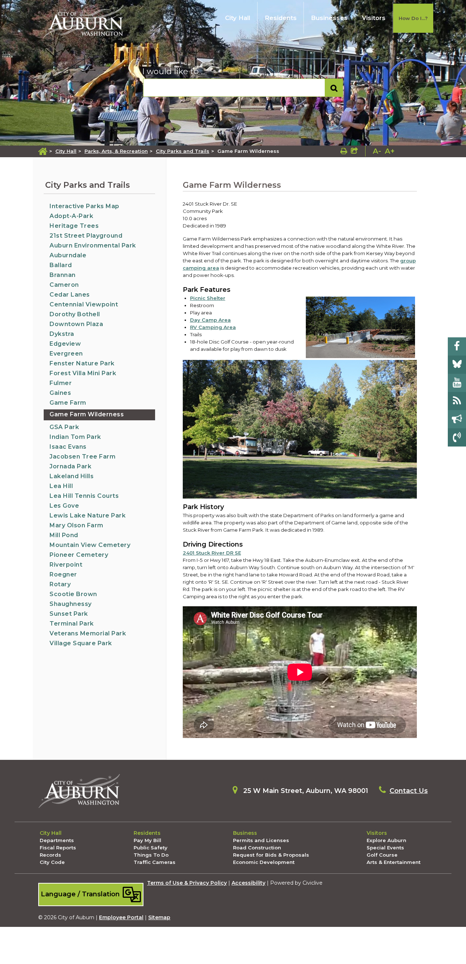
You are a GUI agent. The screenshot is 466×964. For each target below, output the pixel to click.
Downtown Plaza (76, 324)
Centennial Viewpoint (84, 304)
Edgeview (65, 343)
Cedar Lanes (70, 294)
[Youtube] (457, 383)
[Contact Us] (457, 437)
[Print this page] (343, 151)
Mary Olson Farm (76, 525)
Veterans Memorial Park (88, 633)
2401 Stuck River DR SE (212, 553)
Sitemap (159, 917)
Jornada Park (70, 466)
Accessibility (248, 883)
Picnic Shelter (207, 298)
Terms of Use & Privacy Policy (187, 883)
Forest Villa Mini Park (83, 373)
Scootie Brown (73, 594)
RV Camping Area (213, 327)
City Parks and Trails (182, 151)
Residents (281, 17)
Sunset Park (69, 613)
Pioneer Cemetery (79, 554)
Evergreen (66, 353)
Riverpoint (66, 564)
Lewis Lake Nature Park (88, 515)
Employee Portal (121, 917)
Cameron (64, 284)
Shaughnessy (71, 603)
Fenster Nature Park (82, 363)
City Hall (237, 17)
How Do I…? (413, 18)
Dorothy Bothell (75, 314)
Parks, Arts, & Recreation (116, 151)
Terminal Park (72, 623)
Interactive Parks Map (84, 206)
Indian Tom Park (75, 436)
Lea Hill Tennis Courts (84, 495)
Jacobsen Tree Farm (82, 456)
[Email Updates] (457, 419)
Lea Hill (61, 486)
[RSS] (457, 401)
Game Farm (68, 402)
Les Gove (64, 505)
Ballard (61, 265)
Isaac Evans (68, 446)
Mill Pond (64, 535)
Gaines (60, 392)
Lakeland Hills (72, 476)
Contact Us (409, 791)
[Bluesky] (457, 365)
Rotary (60, 584)
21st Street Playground (86, 235)
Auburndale (68, 255)
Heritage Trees (74, 225)
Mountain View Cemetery (90, 544)
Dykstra (62, 333)
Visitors (374, 17)
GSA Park (64, 427)
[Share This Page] (354, 151)
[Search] (334, 88)
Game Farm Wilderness (87, 414)
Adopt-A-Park (71, 216)
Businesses (329, 17)
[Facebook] (457, 346)
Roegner (63, 574)
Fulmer (61, 383)
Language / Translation (81, 894)
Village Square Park (81, 643)
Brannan (63, 274)
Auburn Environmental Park (93, 245)
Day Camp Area (210, 320)
